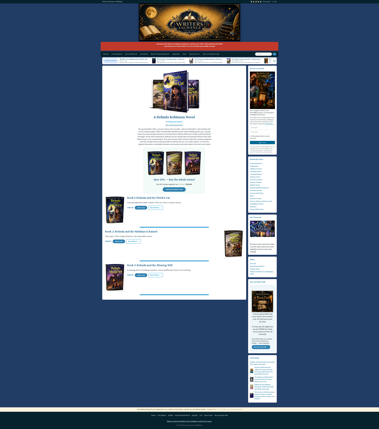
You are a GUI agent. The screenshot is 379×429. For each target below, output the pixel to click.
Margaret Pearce (175, 122)
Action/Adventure (256, 163)
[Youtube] (253, 2)
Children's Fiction (256, 169)
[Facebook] (256, 2)
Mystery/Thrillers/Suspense (259, 188)
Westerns (253, 207)
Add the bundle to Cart (174, 189)
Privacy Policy (255, 269)
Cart (184, 54)
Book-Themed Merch (160, 54)
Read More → (155, 208)
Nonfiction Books (256, 190)
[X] (251, 2)
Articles (170, 415)
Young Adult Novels (256, 209)
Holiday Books (255, 185)
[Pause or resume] (274, 60)
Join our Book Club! (211, 54)
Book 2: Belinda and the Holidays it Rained (131, 231)
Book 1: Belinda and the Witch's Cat (148, 197)
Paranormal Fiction (256, 193)
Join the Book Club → (261, 347)
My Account (194, 54)
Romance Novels (255, 198)
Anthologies (254, 166)
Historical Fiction (256, 182)
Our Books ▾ (117, 54)
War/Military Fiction (257, 204)
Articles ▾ (144, 54)
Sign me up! (262, 142)
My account (266, 1)
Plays (252, 196)
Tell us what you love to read (260, 137)
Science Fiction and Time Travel (261, 201)
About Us (253, 263)
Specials (176, 54)
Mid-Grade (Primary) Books (174, 125)
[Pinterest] (260, 2)
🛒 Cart (274, 1)
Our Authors (162, 415)
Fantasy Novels (255, 177)
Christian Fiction (255, 171)
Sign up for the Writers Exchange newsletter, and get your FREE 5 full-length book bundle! (189, 45)
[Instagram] (258, 2)
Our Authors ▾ (131, 54)
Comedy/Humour (256, 174)
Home (105, 54)
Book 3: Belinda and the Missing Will (150, 265)
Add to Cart (141, 207)
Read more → (269, 124)
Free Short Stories (256, 180)
